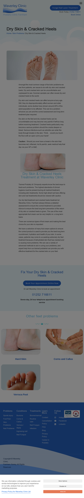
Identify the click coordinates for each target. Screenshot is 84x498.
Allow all (63, 492)
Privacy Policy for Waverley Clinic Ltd (16, 492)
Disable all (63, 486)
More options (63, 481)
